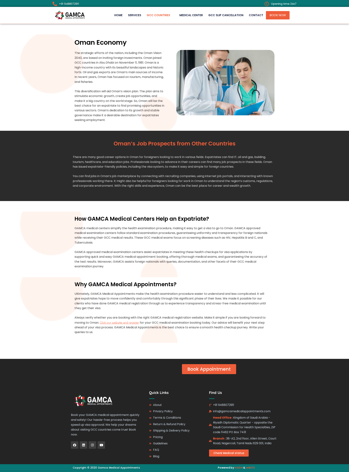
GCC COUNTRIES (158, 15)
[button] (160, 15)
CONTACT (256, 15)
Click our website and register (119, 322)
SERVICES (134, 15)
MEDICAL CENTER (191, 15)
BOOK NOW (278, 15)
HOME (118, 15)
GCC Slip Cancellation (225, 15)
